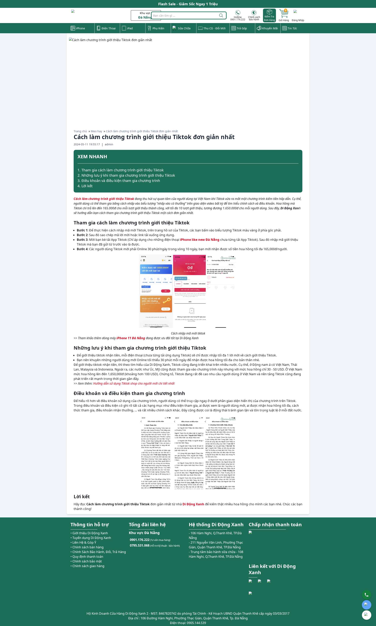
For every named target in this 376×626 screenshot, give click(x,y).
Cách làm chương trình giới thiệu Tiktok (104, 199)
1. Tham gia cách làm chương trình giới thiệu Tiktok (121, 170)
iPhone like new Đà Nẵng (199, 239)
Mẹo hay (96, 131)
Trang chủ (80, 131)
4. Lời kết (85, 185)
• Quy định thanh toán (86, 556)
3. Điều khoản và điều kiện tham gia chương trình (119, 180)
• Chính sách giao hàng (87, 566)
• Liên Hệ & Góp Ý (83, 542)
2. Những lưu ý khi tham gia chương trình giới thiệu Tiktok (126, 175)
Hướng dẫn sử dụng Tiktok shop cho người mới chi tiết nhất (133, 383)
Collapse (297, 157)
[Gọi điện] (366, 594)
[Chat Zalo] (366, 605)
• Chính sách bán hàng (87, 547)
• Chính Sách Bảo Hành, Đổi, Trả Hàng (98, 552)
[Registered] (259, 599)
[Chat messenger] (366, 615)
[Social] (253, 583)
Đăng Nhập (298, 20)
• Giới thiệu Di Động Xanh (89, 533)
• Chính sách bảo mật (86, 561)
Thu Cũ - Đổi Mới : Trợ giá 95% (188, 5)
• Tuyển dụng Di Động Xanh (90, 538)
